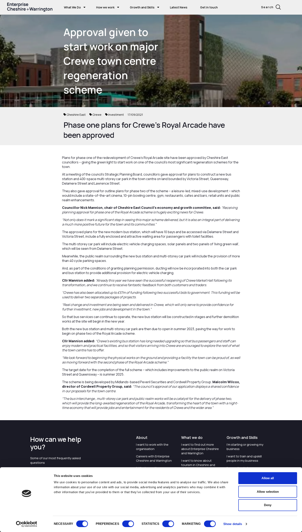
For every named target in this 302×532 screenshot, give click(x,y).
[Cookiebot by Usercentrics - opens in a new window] (27, 524)
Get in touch (209, 7)
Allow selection (268, 491)
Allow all (268, 478)
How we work (105, 7)
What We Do (72, 7)
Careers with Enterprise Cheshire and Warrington (154, 458)
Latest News (178, 7)
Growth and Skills (142, 7)
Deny (267, 505)
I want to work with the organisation (152, 446)
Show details (232, 524)
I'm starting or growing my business (245, 446)
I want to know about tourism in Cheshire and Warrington (198, 464)
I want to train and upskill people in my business (244, 458)
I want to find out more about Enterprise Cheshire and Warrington (200, 448)
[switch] (128, 523)
